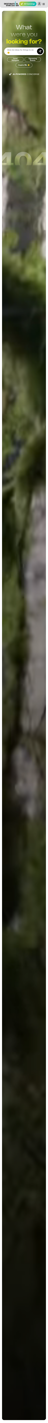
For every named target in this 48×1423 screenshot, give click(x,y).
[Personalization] (39, 4)
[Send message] (40, 51)
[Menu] (43, 4)
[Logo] (11, 4)
